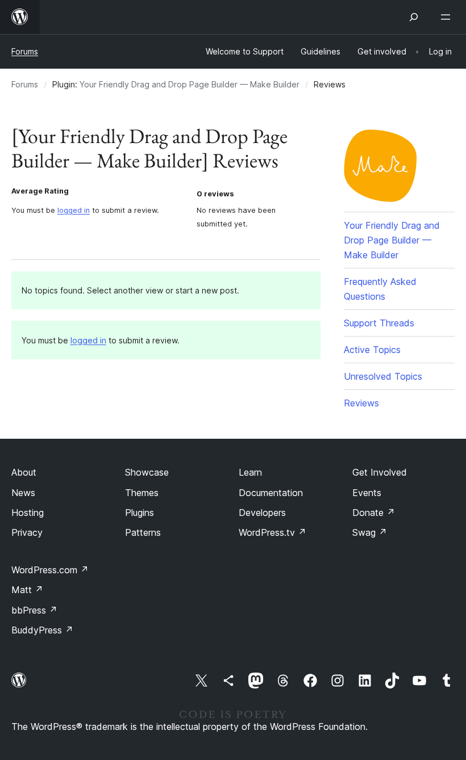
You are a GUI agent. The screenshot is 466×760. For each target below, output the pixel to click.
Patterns (143, 532)
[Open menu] (448, 17)
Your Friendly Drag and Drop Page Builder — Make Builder (189, 84)
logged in (73, 210)
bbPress (34, 610)
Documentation (271, 492)
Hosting (27, 512)
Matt (27, 589)
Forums (24, 51)
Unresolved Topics (383, 376)
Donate (373, 512)
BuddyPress (42, 630)
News (23, 492)
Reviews (361, 403)
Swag (369, 532)
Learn (250, 472)
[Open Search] (414, 17)
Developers (262, 512)
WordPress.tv (272, 532)
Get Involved (379, 472)
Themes (142, 492)
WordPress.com (50, 570)
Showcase (147, 472)
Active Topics (372, 349)
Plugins (139, 512)
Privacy (27, 532)
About (23, 472)
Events (366, 492)
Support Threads (379, 323)
